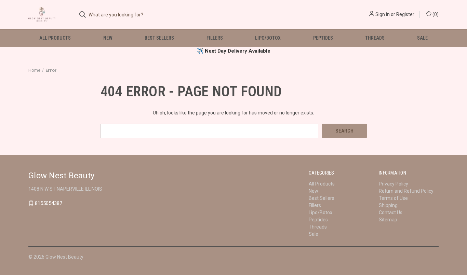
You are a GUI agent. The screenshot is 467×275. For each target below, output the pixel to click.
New (107, 38)
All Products (55, 38)
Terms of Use (393, 198)
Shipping (388, 205)
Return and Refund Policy (406, 191)
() (435, 14)
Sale (422, 38)
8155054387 (48, 203)
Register (405, 14)
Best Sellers (159, 38)
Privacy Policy (393, 184)
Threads (375, 38)
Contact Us (390, 212)
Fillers (214, 38)
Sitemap (388, 219)
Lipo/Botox (268, 38)
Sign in (382, 14)
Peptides (323, 38)
